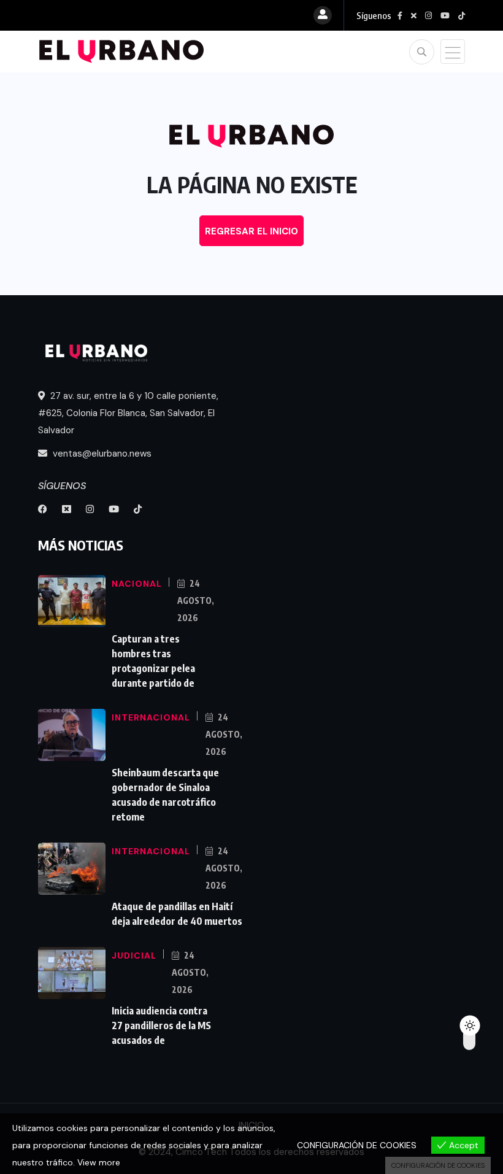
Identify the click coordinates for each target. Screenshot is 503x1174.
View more (98, 1162)
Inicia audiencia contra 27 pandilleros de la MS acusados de (161, 1025)
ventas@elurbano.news (101, 453)
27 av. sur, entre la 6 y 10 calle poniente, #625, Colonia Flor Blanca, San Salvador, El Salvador (128, 413)
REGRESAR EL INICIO (251, 231)
